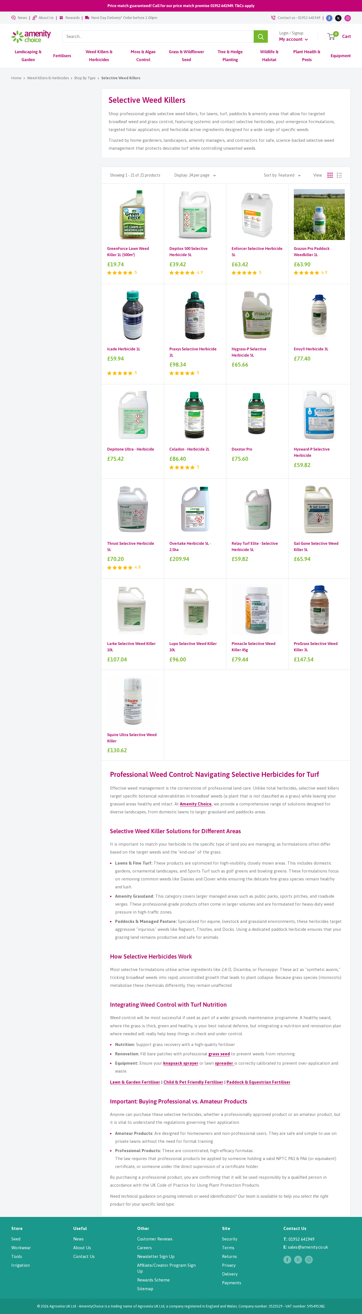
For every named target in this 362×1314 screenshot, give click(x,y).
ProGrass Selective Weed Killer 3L (316, 646)
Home (16, 78)
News (22, 18)
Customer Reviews (155, 1238)
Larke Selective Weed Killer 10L (131, 646)
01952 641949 (309, 18)
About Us (46, 18)
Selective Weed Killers (120, 78)
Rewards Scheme (153, 1279)
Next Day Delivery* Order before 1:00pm (124, 18)
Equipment (341, 55)
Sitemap (145, 1288)
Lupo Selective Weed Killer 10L (193, 646)
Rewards (72, 18)
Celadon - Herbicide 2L (189, 449)
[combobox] (158, 36)
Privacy (229, 1265)
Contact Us (84, 1256)
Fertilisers (62, 55)
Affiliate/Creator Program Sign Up (166, 1268)
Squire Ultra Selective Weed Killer (132, 737)
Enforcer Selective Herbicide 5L (257, 251)
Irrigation (20, 1265)
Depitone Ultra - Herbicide (130, 449)
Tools (16, 1256)
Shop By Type (85, 78)
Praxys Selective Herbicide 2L (193, 352)
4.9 (200, 273)
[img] (109, 273)
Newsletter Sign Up (155, 1256)
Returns (229, 1256)
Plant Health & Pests (306, 55)
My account (291, 39)
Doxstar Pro (242, 449)
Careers (144, 1247)
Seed (15, 1238)
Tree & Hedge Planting (230, 55)
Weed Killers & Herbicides (99, 55)
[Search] (261, 36)
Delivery (230, 1274)
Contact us (286, 18)
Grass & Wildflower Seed (186, 55)
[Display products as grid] (330, 175)
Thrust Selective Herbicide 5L (130, 546)
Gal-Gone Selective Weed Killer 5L (316, 546)
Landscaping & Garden (28, 55)
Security (229, 1238)
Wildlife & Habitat (269, 55)
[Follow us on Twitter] (338, 18)
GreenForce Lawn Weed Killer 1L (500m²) (128, 251)
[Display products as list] (339, 175)
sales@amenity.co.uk (308, 1247)
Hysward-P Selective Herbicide (312, 452)
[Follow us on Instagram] (347, 18)
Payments (231, 1282)
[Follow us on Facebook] (329, 18)
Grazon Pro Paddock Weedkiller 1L (311, 251)
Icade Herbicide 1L (123, 349)
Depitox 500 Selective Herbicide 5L (188, 251)
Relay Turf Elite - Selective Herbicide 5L (255, 546)
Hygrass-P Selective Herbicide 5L (249, 352)
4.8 (138, 567)
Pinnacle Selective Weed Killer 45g (253, 646)
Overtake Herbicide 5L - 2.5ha (190, 546)
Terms (228, 1247)
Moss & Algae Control (143, 55)
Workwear (21, 1247)
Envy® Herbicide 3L (311, 349)
